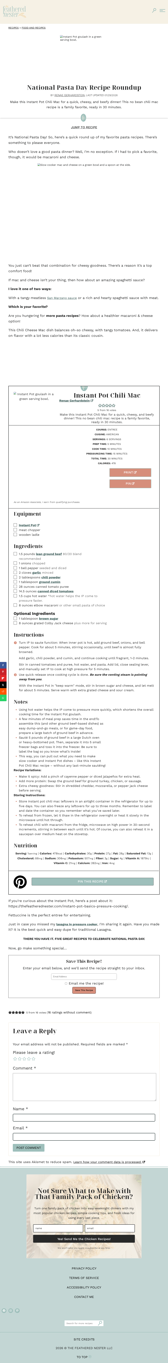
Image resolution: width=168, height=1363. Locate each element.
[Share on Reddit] (3, 691)
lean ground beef (49, 554)
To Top (83, 1357)
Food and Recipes (34, 27)
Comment (24, 1068)
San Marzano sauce (62, 298)
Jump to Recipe (84, 127)
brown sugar (48, 618)
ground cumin (49, 582)
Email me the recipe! (86, 983)
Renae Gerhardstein (74, 401)
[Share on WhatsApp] (3, 698)
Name (20, 1108)
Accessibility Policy (84, 1287)
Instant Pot (27, 525)
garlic (36, 572)
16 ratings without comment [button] (69, 1012)
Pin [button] (128, 483)
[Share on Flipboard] (3, 678)
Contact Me (84, 1297)
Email (20, 1128)
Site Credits (84, 1339)
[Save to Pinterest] (3, 672)
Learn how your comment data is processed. (107, 1162)
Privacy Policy (84, 1268)
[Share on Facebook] (3, 665)
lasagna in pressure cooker (76, 924)
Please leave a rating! (34, 1052)
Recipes (13, 27)
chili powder (51, 577)
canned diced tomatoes (56, 591)
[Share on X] (3, 685)
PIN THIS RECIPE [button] (90, 881)
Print (128, 472)
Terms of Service (84, 1278)
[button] (100, 405)
